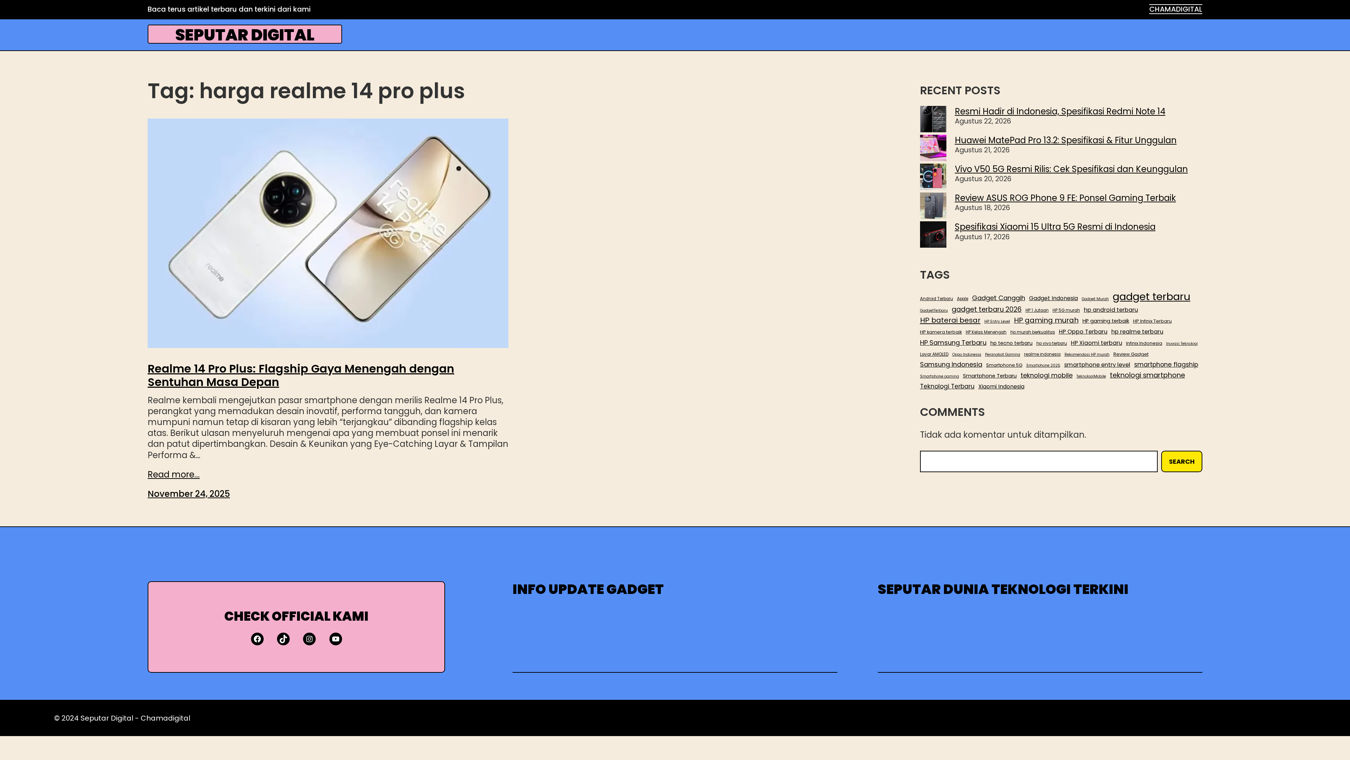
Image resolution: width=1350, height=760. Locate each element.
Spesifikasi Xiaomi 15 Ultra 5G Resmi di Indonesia (1055, 227)
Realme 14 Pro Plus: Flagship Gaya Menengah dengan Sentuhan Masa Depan (301, 375)
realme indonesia (1042, 354)
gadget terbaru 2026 (987, 309)
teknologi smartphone (1147, 375)
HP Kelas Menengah (986, 332)
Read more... (174, 474)
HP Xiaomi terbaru (1096, 343)
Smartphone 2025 (1043, 365)
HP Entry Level (997, 321)
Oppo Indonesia (966, 354)
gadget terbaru (1151, 296)
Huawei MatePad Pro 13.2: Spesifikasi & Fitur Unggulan (1066, 140)
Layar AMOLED (934, 354)
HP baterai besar (950, 320)
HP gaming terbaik (1105, 321)
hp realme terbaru (1137, 331)
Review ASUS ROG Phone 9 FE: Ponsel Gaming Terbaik (1065, 198)
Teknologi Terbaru (947, 386)
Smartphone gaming (939, 376)
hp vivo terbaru (1051, 343)
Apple (962, 299)
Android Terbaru (936, 299)
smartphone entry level (1097, 364)
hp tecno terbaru (1011, 343)
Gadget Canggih (998, 298)
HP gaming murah (1046, 320)
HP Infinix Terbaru (1152, 321)
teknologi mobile (1047, 375)
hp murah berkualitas (1032, 332)
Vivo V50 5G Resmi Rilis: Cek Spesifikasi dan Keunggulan (1071, 169)
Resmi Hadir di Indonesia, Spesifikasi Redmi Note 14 (1060, 111)
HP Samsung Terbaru (953, 342)
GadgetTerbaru (934, 310)
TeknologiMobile (1091, 376)
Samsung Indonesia (951, 364)
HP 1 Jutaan (1037, 310)
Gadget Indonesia (1053, 298)
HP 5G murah (1066, 310)
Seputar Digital (244, 35)
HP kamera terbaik (941, 332)
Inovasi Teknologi (1182, 343)
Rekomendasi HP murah (1087, 354)
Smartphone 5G (1004, 365)
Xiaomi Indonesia (1001, 386)
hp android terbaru (1111, 310)
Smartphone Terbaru (990, 376)
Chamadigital (165, 718)
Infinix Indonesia (1144, 343)
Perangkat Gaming (1002, 354)
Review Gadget (1131, 354)
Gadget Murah (1095, 299)
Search (1182, 461)
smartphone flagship (1166, 364)
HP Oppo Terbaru (1083, 331)
